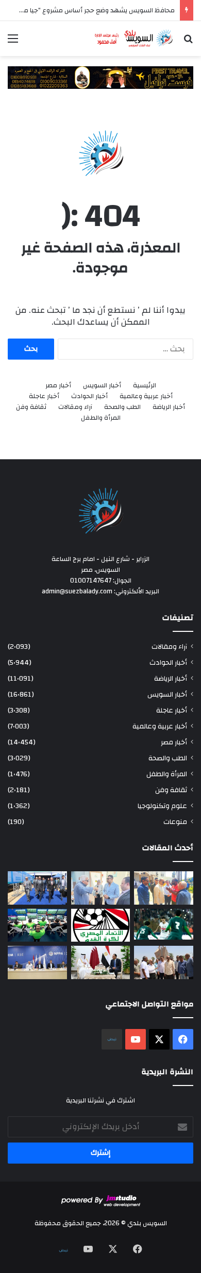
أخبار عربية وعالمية (146, 396)
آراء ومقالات (75, 407)
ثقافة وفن (31, 407)
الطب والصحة (122, 407)
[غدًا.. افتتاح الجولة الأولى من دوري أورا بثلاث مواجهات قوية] (163, 924)
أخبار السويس (102, 385)
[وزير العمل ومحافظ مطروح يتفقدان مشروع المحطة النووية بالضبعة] (37, 962)
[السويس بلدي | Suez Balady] (134, 38)
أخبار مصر (58, 385)
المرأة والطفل (101, 418)
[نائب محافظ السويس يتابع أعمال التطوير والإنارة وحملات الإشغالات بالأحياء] (100, 888)
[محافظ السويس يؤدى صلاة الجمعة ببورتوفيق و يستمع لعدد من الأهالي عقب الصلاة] (163, 888)
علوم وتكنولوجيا (162, 805)
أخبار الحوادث (89, 396)
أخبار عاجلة (44, 396)
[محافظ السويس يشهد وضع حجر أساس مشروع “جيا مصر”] (37, 888)
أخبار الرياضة (169, 407)
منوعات (175, 821)
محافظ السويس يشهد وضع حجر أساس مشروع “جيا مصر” (94, 10)
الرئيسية (144, 385)
